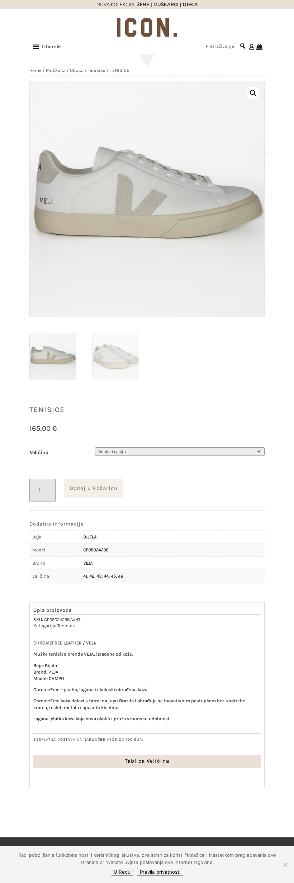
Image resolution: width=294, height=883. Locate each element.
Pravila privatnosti (160, 872)
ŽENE (142, 4)
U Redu (122, 872)
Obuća (77, 70)
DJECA (190, 4)
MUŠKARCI (166, 4)
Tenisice (96, 70)
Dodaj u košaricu (94, 488)
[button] (51, 46)
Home (35, 70)
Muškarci (56, 70)
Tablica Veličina (147, 761)
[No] (285, 864)
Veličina (39, 452)
